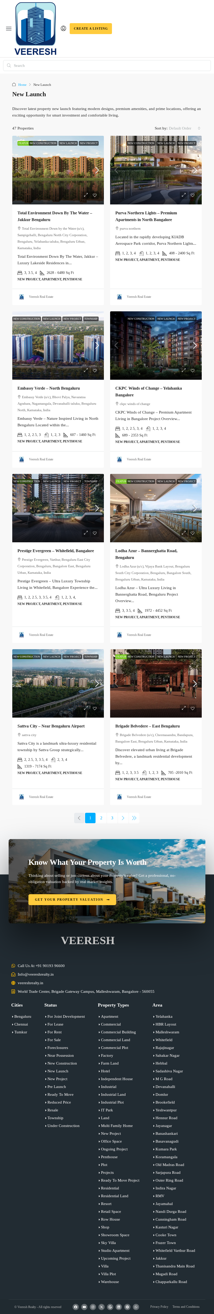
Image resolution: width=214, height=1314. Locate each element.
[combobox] (184, 128)
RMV (160, 1196)
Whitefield (164, 1040)
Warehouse (110, 1282)
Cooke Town (166, 1235)
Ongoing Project (114, 1149)
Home (22, 85)
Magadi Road (166, 1274)
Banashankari (167, 1133)
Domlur (162, 1094)
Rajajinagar (165, 1048)
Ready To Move (60, 1094)
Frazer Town (166, 1243)
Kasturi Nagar (167, 1227)
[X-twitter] (101, 1307)
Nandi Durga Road (171, 1211)
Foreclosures (57, 1048)
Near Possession (60, 1055)
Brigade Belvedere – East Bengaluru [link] (147, 726)
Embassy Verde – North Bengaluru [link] (48, 388)
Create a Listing (91, 28)
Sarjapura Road (168, 1172)
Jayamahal (164, 1204)
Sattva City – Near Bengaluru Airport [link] (51, 726)
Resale (52, 1110)
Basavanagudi (167, 1141)
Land (105, 1118)
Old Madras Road (170, 1165)
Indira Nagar (166, 1188)
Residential (110, 1188)
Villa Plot (108, 1274)
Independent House (117, 1079)
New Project (89, 143)
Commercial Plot (114, 1048)
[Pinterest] (127, 1307)
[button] (9, 28)
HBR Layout (166, 1024)
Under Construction (63, 1126)
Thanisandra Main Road (175, 1266)
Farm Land (110, 1063)
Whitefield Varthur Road (175, 1250)
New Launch (68, 143)
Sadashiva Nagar (169, 1071)
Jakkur (161, 1258)
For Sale (54, 1040)
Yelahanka (164, 1016)
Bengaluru (22, 1016)
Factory (107, 1055)
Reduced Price (59, 1102)
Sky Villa (108, 1243)
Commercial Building (118, 1032)
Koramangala (166, 1157)
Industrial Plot (112, 1102)
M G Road (164, 1079)
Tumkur (20, 1032)
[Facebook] (76, 1307)
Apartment (109, 1016)
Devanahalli (165, 1087)
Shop (105, 1227)
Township (91, 318)
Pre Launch (56, 1087)
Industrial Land (113, 1094)
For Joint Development (66, 1016)
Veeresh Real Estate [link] (41, 297)
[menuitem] (63, 28)
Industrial (108, 1087)
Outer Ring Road (169, 1180)
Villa (105, 1266)
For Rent (54, 1032)
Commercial (111, 1024)
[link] (58, 170)
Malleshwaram (167, 1032)
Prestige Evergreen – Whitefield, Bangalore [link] (55, 551)
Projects (107, 1172)
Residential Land (114, 1196)
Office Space (111, 1141)
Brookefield (165, 1102)
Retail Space (111, 1211)
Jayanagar (164, 1126)
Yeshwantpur (166, 1110)
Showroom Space (115, 1235)
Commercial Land (115, 1040)
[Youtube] (84, 1307)
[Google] (110, 1307)
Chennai (21, 1024)
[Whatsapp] (136, 1307)
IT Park (107, 1110)
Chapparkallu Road (171, 1282)
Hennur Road (166, 1118)
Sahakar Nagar (168, 1055)
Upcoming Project (115, 1258)
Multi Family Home (117, 1126)
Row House (110, 1219)
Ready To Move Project (120, 1180)
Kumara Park (166, 1149)
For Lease (55, 1024)
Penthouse (109, 1157)
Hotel (105, 1071)
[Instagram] (93, 1307)
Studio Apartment (115, 1250)
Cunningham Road (171, 1219)
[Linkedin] (119, 1307)
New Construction (43, 143)
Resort (106, 1204)
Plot (104, 1165)
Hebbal (161, 1063)
